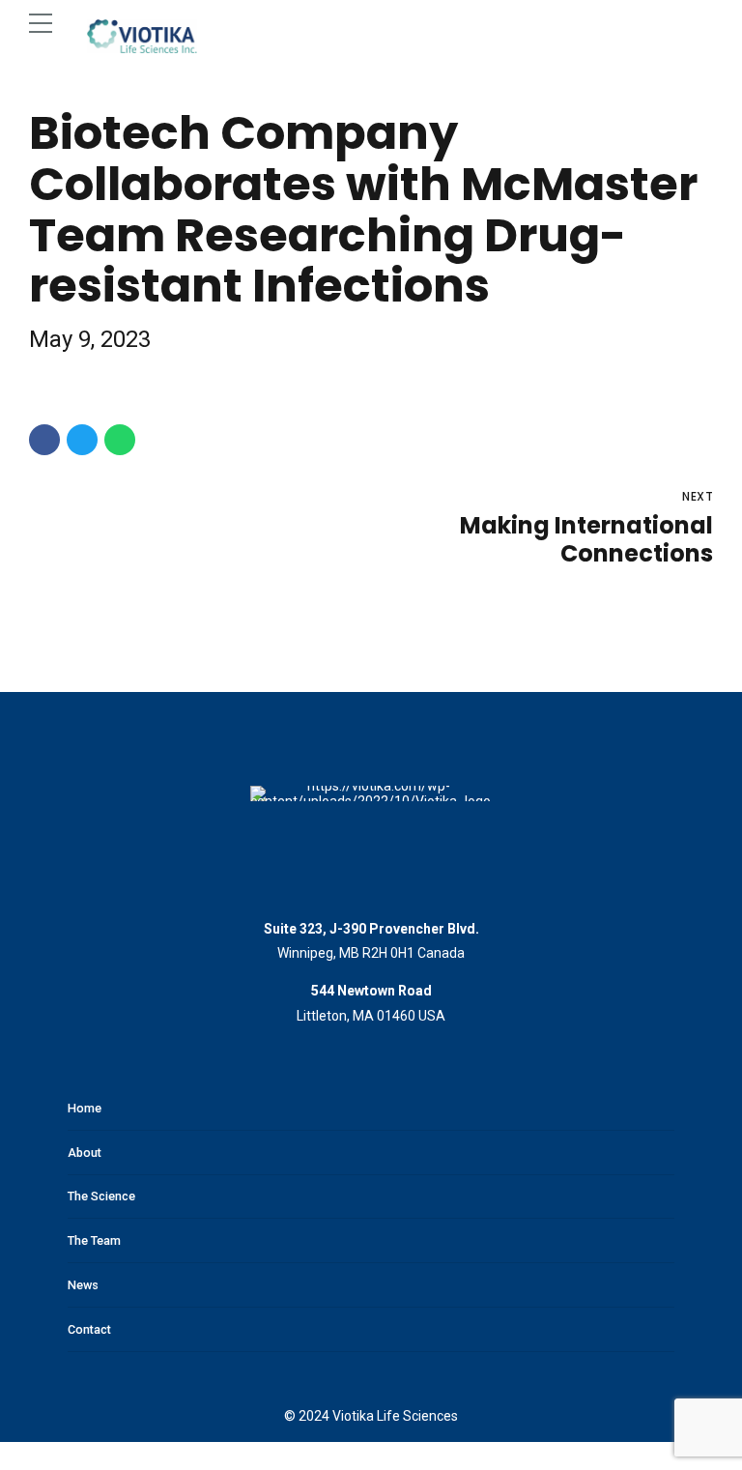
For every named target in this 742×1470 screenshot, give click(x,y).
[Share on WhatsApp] (119, 439)
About (84, 1152)
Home (84, 1108)
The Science (101, 1196)
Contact (89, 1329)
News (83, 1285)
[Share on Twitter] (82, 439)
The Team (94, 1240)
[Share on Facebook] (44, 439)
